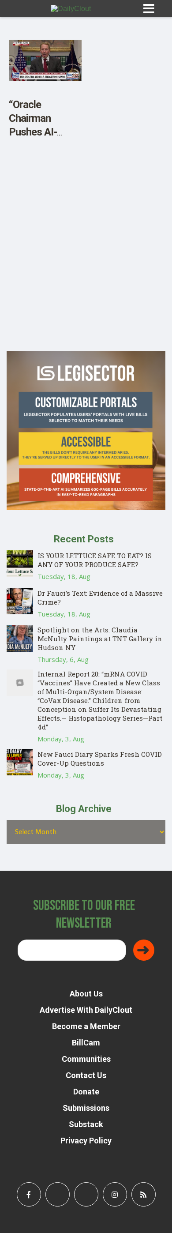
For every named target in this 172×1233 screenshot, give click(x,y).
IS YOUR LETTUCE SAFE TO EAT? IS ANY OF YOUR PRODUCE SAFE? (94, 560)
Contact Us (86, 1075)
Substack (86, 1124)
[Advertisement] (86, 265)
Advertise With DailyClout (86, 1010)
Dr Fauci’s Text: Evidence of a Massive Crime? (100, 597)
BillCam (86, 1042)
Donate (86, 1091)
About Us (86, 993)
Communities (86, 1059)
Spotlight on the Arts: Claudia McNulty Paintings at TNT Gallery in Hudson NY (99, 638)
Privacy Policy (86, 1140)
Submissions (86, 1108)
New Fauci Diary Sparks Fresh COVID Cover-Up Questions (99, 758)
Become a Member (86, 1026)
